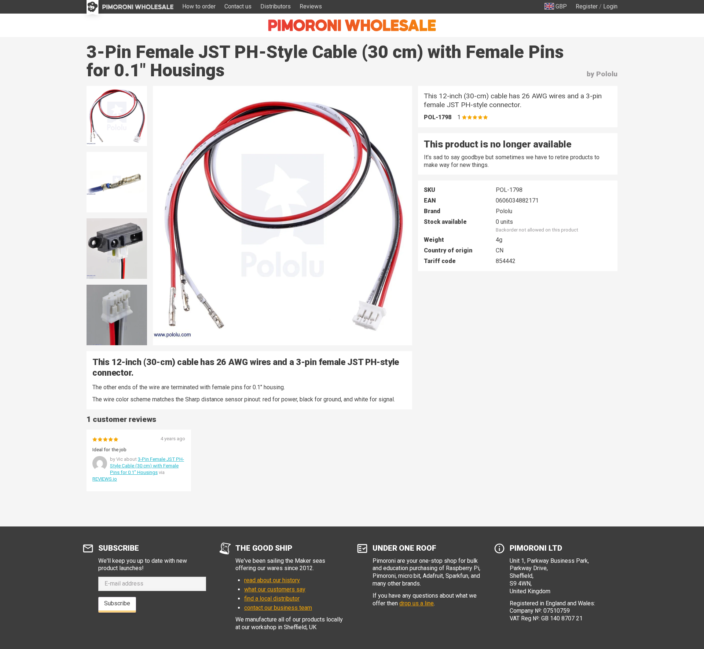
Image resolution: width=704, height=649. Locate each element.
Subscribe (117, 603)
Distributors (275, 6)
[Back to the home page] (352, 25)
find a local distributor (272, 598)
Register (587, 6)
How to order (199, 6)
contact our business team (278, 607)
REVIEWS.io (104, 479)
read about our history (272, 580)
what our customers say (274, 589)
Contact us (238, 6)
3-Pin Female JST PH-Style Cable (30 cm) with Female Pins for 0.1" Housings (147, 465)
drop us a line (416, 603)
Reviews (311, 6)
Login (610, 6)
